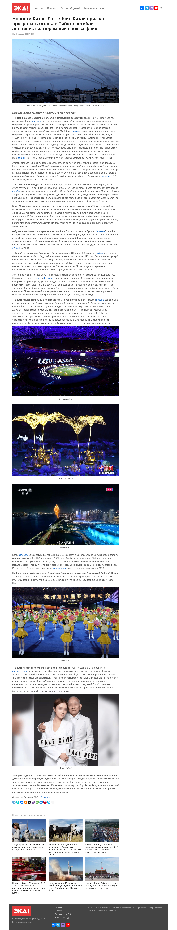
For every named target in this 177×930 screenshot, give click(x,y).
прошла (100, 300)
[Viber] (33, 802)
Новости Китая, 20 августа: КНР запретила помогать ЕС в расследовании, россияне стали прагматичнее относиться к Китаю (28, 888)
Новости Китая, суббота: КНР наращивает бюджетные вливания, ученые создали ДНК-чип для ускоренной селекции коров (65, 850)
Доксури (47, 278)
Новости (38, 8)
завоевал (23, 555)
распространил (20, 671)
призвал (76, 131)
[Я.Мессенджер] (17, 802)
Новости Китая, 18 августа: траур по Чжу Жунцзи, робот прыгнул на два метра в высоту (102, 885)
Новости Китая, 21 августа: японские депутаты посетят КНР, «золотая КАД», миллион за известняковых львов (101, 848)
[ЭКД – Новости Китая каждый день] (21, 8)
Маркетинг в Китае (94, 8)
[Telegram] (14, 802)
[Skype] (48, 802)
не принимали (60, 568)
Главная (58, 907)
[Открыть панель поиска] (160, 7)
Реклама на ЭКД (62, 917)
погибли (16, 191)
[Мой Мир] (41, 802)
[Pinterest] (45, 802)
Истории (51, 8)
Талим (37, 278)
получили (36, 121)
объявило (100, 231)
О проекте (59, 911)
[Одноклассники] (25, 802)
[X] (29, 802)
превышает (107, 176)
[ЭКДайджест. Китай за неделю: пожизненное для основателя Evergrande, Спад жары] (29, 830)
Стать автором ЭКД (63, 914)
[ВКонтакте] (21, 802)
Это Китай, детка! (70, 8)
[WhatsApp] (37, 802)
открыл (16, 248)
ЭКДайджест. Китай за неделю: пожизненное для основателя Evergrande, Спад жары (28, 847)
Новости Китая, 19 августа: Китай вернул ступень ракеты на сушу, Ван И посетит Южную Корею (65, 887)
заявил (21, 157)
